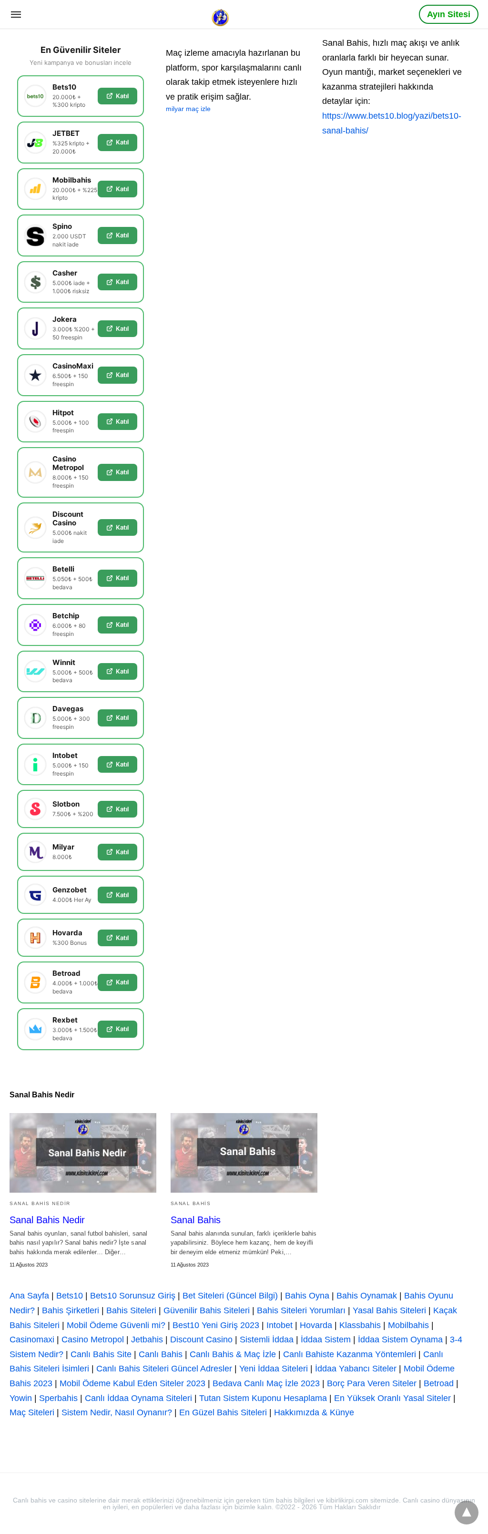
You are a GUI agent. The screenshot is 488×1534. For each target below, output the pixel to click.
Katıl (122, 96)
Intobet (279, 1325)
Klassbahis (360, 1325)
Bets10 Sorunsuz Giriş (132, 1295)
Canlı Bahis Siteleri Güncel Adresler (164, 1368)
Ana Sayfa (29, 1295)
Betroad (439, 1383)
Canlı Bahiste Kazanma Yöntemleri (349, 1354)
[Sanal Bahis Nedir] (83, 1153)
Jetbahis (147, 1339)
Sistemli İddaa (267, 1339)
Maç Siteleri (32, 1412)
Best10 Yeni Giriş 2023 (216, 1325)
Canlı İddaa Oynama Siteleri (138, 1398)
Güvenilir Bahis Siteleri (206, 1310)
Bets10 (69, 1295)
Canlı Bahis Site (101, 1354)
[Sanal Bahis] (244, 1153)
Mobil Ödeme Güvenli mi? (116, 1325)
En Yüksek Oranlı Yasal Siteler (392, 1398)
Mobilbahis (408, 1325)
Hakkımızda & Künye (314, 1412)
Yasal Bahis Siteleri (389, 1310)
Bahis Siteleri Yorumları (301, 1310)
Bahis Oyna (307, 1295)
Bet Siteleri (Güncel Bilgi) (230, 1295)
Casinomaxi (32, 1339)
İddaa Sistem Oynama (400, 1339)
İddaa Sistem (326, 1339)
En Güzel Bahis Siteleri (223, 1412)
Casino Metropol (92, 1339)
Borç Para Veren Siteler (372, 1383)
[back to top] (466, 1512)
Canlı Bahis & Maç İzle (233, 1354)
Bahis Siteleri (131, 1310)
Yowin (21, 1398)
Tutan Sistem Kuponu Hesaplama (263, 1398)
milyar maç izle (188, 108)
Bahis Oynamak (366, 1295)
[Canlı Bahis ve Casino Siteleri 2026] (221, 13)
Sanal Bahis (191, 1203)
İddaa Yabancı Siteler (355, 1368)
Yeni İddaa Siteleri (273, 1368)
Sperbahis (58, 1398)
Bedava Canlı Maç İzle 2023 (266, 1383)
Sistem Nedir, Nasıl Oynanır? (116, 1412)
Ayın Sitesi (448, 14)
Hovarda (316, 1325)
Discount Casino (201, 1339)
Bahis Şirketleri (70, 1310)
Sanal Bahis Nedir (40, 1203)
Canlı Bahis (161, 1354)
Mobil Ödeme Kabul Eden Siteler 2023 (132, 1383)
